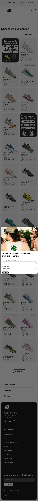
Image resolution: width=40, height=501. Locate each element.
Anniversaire (5, 266)
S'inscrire (5, 272)
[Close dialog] (34, 229)
